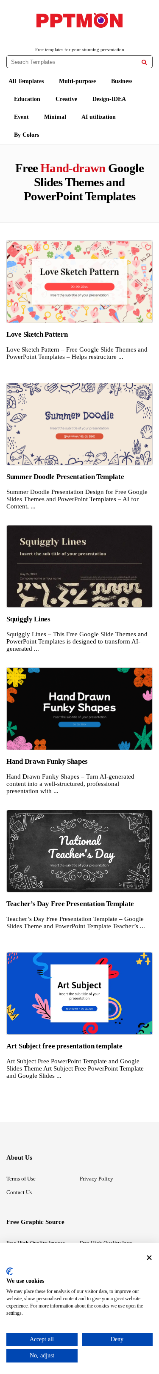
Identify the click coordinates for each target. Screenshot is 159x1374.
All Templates (26, 81)
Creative (66, 99)
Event (21, 117)
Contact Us (19, 1192)
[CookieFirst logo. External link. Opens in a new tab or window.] (9, 1271)
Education (27, 99)
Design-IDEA (109, 99)
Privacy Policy (96, 1178)
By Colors (26, 135)
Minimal (55, 117)
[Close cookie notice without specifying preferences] (149, 1257)
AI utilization (98, 117)
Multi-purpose (77, 81)
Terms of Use (21, 1178)
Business (121, 81)
